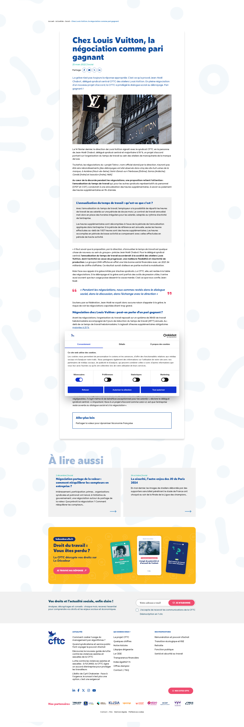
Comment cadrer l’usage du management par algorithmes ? (88, 638)
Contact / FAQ (121, 670)
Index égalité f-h (122, 662)
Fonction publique (164, 650)
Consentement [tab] (83, 344)
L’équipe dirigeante (123, 650)
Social (67, 21)
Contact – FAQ (106, 712)
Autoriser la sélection (122, 390)
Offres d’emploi (121, 666)
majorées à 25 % (80, 328)
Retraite (159, 646)
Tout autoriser (158, 390)
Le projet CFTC (121, 637)
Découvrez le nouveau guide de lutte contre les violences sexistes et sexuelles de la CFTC (91, 654)
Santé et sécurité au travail (169, 654)
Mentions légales (120, 712)
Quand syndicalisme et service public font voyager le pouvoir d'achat (91, 645)
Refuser (85, 390)
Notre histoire (120, 646)
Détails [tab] (122, 344)
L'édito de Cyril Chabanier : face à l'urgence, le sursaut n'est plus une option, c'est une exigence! (90, 677)
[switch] (107, 380)
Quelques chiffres (122, 642)
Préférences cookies (136, 712)
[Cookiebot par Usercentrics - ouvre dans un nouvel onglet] (165, 336)
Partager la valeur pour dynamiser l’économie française (104, 423)
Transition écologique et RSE (169, 642)
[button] (122, 555)
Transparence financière (126, 658)
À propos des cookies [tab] (160, 344)
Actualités (60, 21)
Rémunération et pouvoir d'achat (172, 637)
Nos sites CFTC (181, 690)
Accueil (51, 21)
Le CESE (117, 654)
